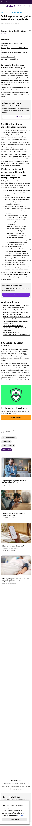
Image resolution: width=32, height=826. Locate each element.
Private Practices (6, 441)
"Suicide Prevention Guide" (22, 272)
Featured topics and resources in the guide (14, 52)
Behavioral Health (18, 12)
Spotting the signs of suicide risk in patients (14, 48)
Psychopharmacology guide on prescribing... (16, 786)
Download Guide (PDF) (16, 117)
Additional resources (7, 57)
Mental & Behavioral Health (9, 437)
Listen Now (16, 295)
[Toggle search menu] (24, 6)
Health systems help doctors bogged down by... (16, 783)
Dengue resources (16, 789)
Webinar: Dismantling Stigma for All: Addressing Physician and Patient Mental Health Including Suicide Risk (15, 312)
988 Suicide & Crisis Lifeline (9, 59)
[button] (16, 2)
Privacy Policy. (20, 815)
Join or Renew (19, 6)
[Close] (27, 803)
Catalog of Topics (6, 449)
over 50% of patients (15, 130)
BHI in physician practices (11, 332)
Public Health (5, 12)
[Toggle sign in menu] (30, 6)
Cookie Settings (15, 819)
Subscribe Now (16, 417)
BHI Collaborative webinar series (13, 326)
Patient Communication (8, 445)
